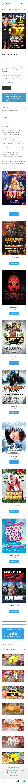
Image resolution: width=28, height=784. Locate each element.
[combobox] (14, 649)
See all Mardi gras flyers (7, 82)
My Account (3, 781)
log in (12, 98)
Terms (17, 770)
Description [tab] (4, 117)
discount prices (19, 79)
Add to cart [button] (14, 214)
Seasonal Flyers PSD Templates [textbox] (13, 649)
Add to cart (6, 88)
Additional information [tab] (7, 122)
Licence (22, 770)
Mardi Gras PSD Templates (13, 109)
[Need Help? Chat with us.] (14, 770)
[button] (24, 15)
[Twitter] (7, 770)
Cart (16, 780)
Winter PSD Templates (14, 110)
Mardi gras (16, 66)
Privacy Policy (10, 772)
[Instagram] (9, 770)
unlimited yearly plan (17, 141)
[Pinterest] (11, 770)
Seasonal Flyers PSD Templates (13, 9)
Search (10, 781)
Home (4, 9)
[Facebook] (4, 770)
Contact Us (18, 772)
